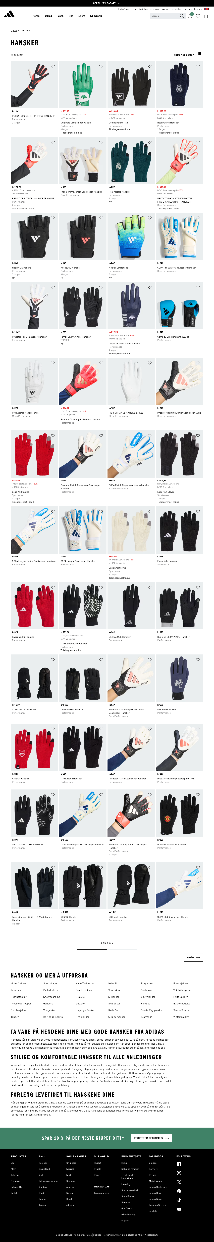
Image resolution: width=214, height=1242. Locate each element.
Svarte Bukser (84, 990)
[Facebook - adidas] (189, 1164)
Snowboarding (51, 997)
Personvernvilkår (112, 1235)
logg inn (198, 9)
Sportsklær (115, 990)
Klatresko (146, 1017)
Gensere (48, 1003)
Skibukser (114, 1003)
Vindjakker (49, 1010)
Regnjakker (82, 1017)
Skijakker (113, 997)
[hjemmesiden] (9, 14)
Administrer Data (83, 1235)
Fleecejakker (180, 983)
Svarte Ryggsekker (152, 1010)
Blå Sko (80, 997)
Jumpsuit (16, 990)
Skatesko (146, 990)
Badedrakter (50, 990)
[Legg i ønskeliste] (53, 67)
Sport (81, 16)
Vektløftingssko (182, 990)
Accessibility (151, 1235)
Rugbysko (146, 983)
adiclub (188, 9)
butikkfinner (123, 9)
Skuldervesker (116, 1017)
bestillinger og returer (149, 9)
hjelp (134, 9)
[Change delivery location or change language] (206, 9)
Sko (71, 16)
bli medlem (177, 9)
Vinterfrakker (18, 983)
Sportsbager (50, 983)
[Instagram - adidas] (189, 1173)
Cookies (97, 1235)
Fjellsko (145, 1003)
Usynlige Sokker (85, 1010)
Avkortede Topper (21, 1003)
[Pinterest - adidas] (189, 1191)
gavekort (165, 9)
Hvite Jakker (180, 997)
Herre (36, 16)
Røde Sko (113, 1010)
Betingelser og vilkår (132, 1235)
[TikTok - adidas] (189, 1200)
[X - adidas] (189, 1182)
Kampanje (96, 16)
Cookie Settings (64, 1235)
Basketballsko (181, 1003)
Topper (15, 1017)
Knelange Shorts (53, 1017)
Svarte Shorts (181, 1010)
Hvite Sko (113, 983)
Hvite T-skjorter (85, 983)
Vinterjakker (148, 997)
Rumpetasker (19, 997)
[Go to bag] (206, 16)
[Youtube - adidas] (189, 1209)
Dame (48, 16)
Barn (61, 16)
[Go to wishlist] (198, 16)
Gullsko (80, 1003)
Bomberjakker (19, 1010)
